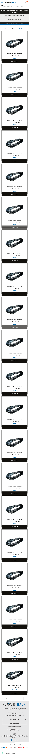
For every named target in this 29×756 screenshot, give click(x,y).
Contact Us (14, 740)
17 (20, 698)
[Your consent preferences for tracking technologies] (8, 753)
